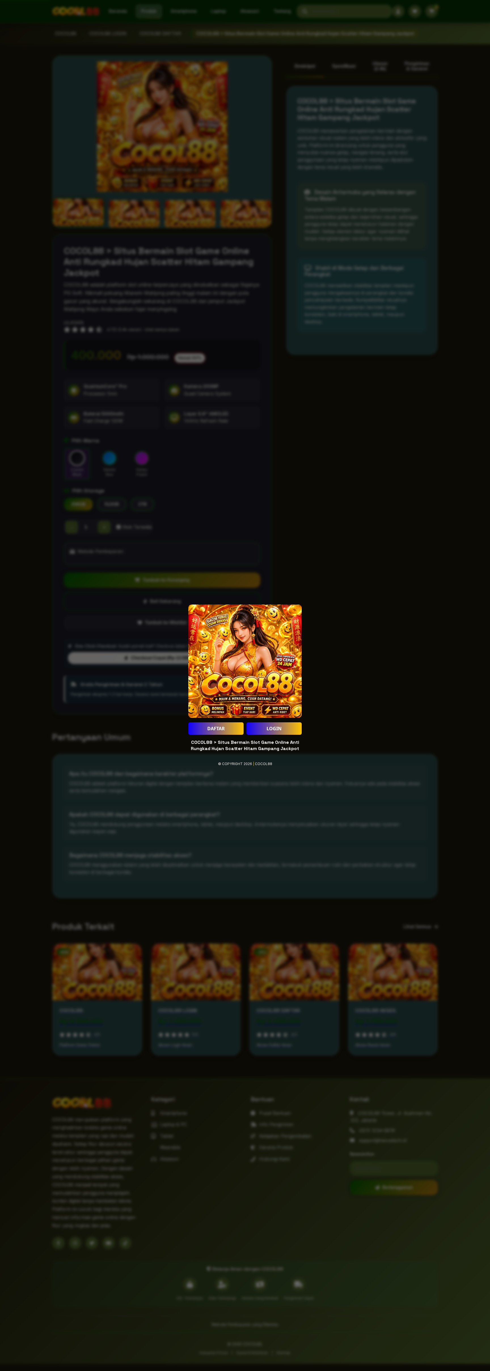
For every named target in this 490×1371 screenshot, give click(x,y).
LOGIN (274, 728)
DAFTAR (216, 728)
